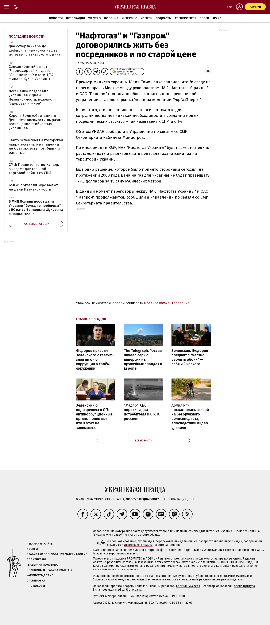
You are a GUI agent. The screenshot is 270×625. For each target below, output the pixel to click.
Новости (56, 18)
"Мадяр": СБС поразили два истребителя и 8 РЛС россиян (142, 412)
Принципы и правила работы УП (50, 570)
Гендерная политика (42, 564)
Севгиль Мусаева (188, 586)
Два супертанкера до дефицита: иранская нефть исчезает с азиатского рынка (35, 50)
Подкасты (163, 18)
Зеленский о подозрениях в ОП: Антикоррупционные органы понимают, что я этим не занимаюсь (94, 416)
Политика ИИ (36, 559)
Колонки (111, 18)
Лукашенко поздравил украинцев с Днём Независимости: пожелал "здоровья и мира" (31, 97)
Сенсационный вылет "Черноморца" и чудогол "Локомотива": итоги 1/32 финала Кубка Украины (31, 72)
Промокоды (36, 585)
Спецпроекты (185, 18)
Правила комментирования (166, 303)
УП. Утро (94, 18)
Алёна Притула (244, 586)
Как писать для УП (40, 575)
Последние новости (27, 36)
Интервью (129, 18)
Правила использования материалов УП (57, 554)
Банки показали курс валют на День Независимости (33, 187)
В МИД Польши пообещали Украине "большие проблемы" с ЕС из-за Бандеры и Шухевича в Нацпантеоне (36, 207)
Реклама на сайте (40, 543)
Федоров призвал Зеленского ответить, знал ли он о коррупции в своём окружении (95, 360)
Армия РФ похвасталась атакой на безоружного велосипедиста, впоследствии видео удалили (190, 416)
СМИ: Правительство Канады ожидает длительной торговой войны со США (34, 168)
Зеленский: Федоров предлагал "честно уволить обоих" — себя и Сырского (189, 357)
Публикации (75, 18)
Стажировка (36, 580)
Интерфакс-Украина (138, 545)
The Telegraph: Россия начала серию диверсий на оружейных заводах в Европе (143, 360)
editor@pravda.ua (129, 589)
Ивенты (146, 18)
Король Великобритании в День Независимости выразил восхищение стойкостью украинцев (35, 121)
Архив (216, 18)
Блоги (204, 18)
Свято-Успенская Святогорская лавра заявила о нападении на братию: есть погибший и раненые (36, 146)
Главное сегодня (91, 319)
